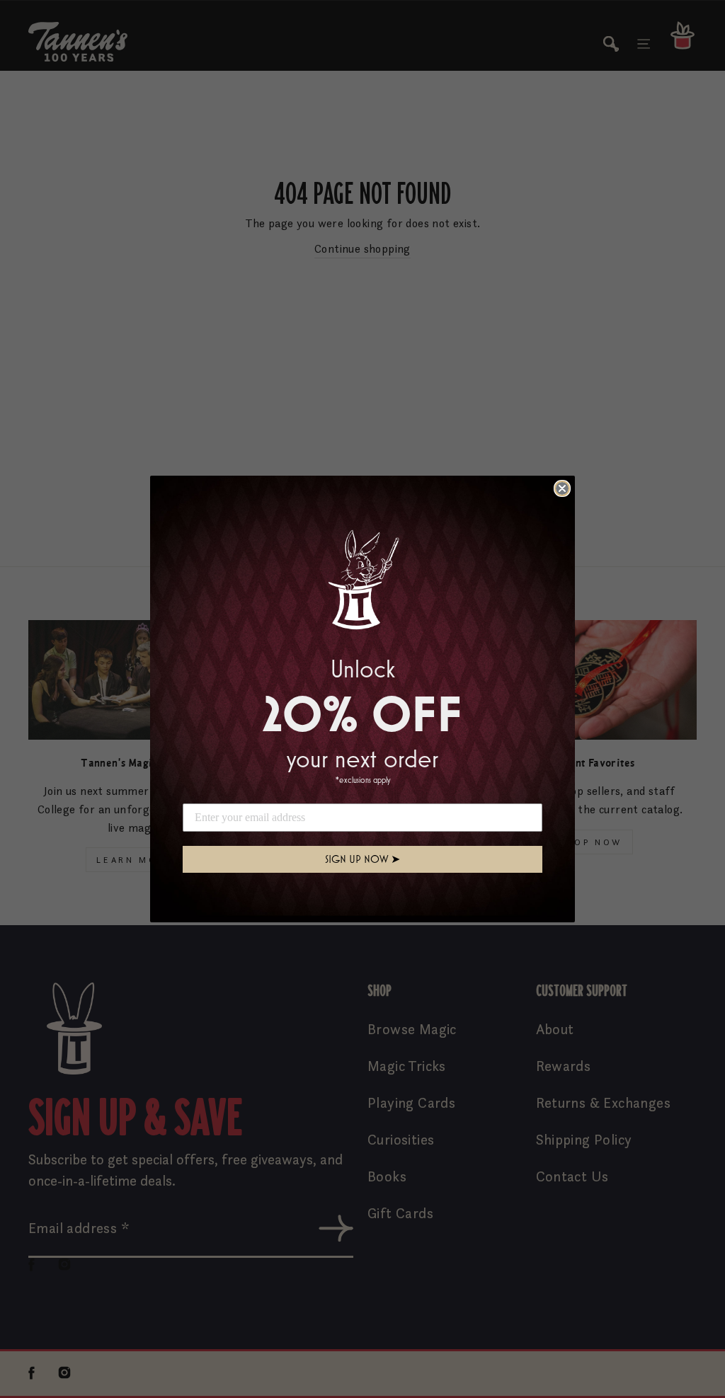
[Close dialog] (562, 488)
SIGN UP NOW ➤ (362, 859)
